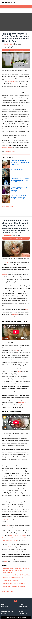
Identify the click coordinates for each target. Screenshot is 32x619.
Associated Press (11, 81)
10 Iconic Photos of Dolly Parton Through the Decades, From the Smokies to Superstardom (16, 570)
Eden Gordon (8, 235)
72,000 (12, 79)
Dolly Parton (5, 262)
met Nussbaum (9, 547)
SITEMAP (21, 611)
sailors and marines (7, 147)
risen (16, 350)
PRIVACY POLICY (23, 606)
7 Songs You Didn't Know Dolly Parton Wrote (16, 575)
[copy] (12, 47)
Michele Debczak (9, 44)
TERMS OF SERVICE (23, 609)
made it (6, 561)
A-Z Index (3, 613)
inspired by (15, 314)
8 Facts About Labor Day (10, 580)
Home (3, 207)
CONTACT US (22, 604)
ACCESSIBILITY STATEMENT (7, 611)
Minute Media (13, 617)
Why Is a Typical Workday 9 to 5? (13, 578)
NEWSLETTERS (4, 606)
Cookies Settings (23, 613)
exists (8, 525)
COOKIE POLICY (5, 609)
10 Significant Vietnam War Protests (14, 586)
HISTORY (10, 207)
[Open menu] (3, 2)
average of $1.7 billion (7, 519)
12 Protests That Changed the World (14, 583)
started (19, 371)
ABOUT (3, 604)
